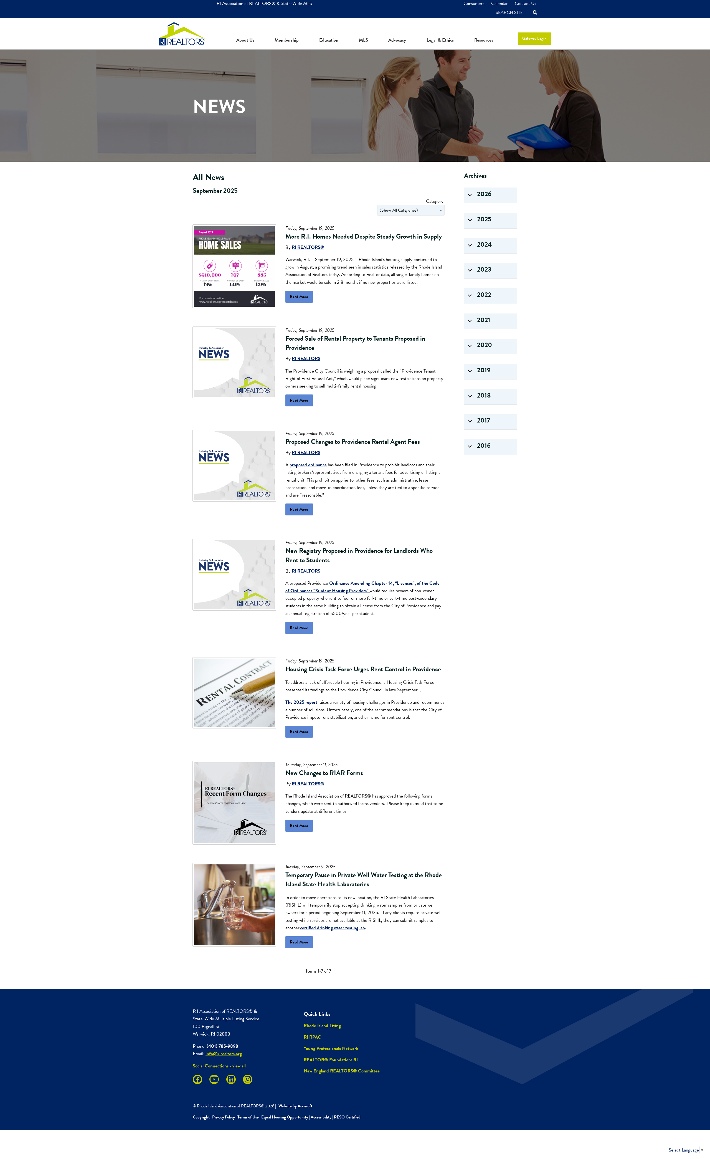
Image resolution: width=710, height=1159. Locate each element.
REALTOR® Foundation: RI (331, 1059)
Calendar (499, 3)
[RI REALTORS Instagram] (247, 1079)
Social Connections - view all (219, 1065)
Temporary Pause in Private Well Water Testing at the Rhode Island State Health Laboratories (363, 879)
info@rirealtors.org (224, 1053)
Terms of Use (248, 1117)
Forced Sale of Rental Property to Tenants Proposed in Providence (355, 343)
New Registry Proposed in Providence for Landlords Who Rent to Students (359, 555)
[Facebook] (197, 1079)
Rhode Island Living (322, 1025)
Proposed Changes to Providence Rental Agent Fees (352, 442)
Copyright (201, 1117)
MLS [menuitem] (363, 40)
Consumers (473, 3)
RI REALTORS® (308, 247)
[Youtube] (214, 1079)
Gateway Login (534, 38)
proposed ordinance (308, 464)
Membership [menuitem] (287, 40)
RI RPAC (312, 1037)
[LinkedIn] (231, 1079)
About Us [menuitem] (245, 40)
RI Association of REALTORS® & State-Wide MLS (264, 3)
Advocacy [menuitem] (397, 40)
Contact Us (525, 3)
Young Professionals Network (331, 1048)
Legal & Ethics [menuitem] (440, 40)
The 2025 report (301, 702)
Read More (299, 296)
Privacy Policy (223, 1117)
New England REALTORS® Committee (342, 1070)
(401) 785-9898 (222, 1046)
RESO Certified (347, 1117)
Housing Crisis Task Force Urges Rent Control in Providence (363, 669)
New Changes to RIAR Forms (324, 773)
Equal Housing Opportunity (284, 1117)
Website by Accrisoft (295, 1106)
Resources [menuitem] (483, 40)
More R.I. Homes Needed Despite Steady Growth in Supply (363, 236)
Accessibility (321, 1117)
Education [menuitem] (328, 40)
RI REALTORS (306, 358)
